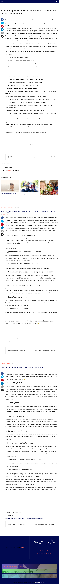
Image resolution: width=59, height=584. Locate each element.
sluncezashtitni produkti (16, 344)
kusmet (12, 518)
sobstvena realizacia (32, 518)
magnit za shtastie (17, 518)
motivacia (23, 518)
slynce (30, 344)
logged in (10, 170)
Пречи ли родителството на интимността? (29, 194)
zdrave (38, 344)
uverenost (41, 518)
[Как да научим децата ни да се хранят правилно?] (49, 187)
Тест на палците (7, 571)
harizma (8, 518)
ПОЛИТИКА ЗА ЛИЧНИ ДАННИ (42, 553)
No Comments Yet (7, 163)
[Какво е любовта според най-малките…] (10, 186)
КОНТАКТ (50, 553)
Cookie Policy (37, 582)
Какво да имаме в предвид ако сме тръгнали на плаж (28, 211)
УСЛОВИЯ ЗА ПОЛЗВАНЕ (44, 550)
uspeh (37, 518)
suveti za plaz (34, 344)
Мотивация (7, 363)
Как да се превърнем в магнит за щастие (22, 367)
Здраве (2, 207)
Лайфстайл (3, 363)
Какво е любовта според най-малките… (9, 193)
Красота (8, 207)
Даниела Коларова (5, 214)
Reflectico (22, 547)
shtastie (26, 518)
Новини (11, 207)
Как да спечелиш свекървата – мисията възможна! (15, 575)
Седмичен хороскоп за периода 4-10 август (14, 566)
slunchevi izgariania (25, 344)
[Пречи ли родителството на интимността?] (29, 186)
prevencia (9, 344)
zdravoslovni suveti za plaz (45, 344)
